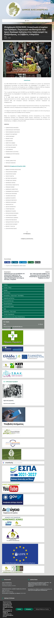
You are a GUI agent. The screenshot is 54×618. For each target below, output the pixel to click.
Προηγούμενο (7, 272)
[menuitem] (23, 285)
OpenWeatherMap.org (17, 326)
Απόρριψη (28, 609)
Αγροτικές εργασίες (9, 400)
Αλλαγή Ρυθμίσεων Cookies (42, 609)
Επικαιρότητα (16, 265)
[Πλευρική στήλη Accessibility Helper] (52, 1)
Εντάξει (19, 609)
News (9, 37)
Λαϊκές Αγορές (23, 265)
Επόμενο (48, 272)
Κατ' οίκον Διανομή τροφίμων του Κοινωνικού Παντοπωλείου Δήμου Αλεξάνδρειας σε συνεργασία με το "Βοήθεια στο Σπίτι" (39, 276)
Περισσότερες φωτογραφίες (9, 403)
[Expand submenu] (43, 285)
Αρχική (5, 37)
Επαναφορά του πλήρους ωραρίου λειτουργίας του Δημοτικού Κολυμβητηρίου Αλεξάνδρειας (40, 589)
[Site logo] (27, 16)
